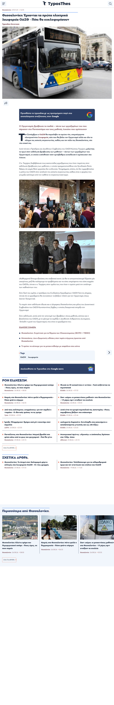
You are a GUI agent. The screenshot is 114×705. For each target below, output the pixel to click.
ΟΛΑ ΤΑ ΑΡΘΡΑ (8, 448)
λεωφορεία (43, 137)
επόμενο (109, 352)
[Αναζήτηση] (110, 3)
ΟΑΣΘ (42, 134)
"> (46, 115)
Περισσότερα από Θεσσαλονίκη (25, 511)
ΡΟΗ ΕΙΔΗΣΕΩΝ (14, 380)
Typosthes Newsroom (10, 24)
